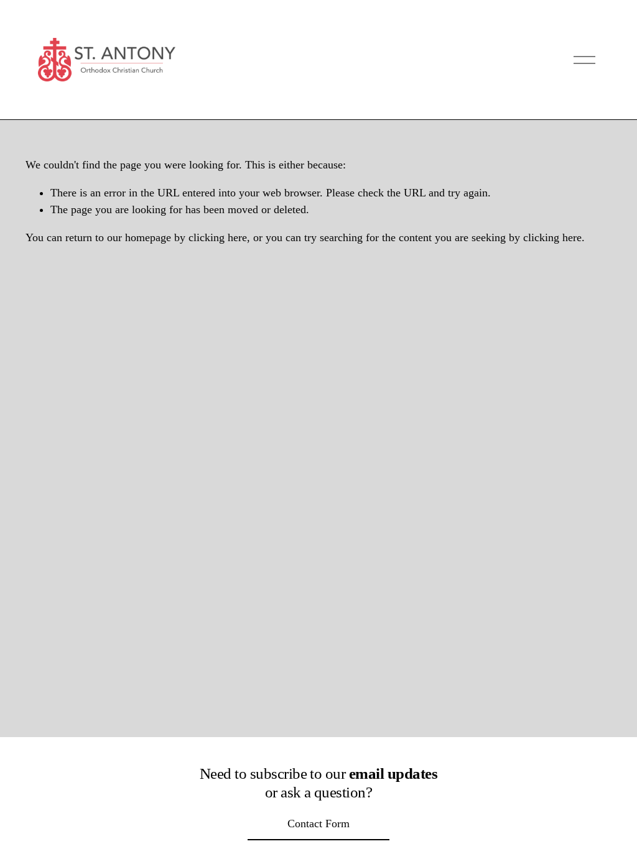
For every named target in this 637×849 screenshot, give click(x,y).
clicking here (217, 237)
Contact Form (318, 823)
